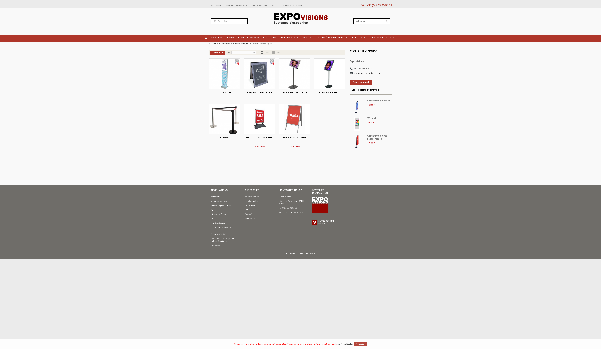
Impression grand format (221, 205)
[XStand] (357, 124)
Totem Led (224, 92)
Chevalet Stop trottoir (294, 138)
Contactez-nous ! (361, 82)
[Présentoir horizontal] (294, 73)
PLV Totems (250, 205)
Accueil (212, 44)
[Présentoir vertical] (329, 73)
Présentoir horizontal (295, 92)
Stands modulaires (252, 196)
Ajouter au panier (259, 147)
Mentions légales (218, 223)
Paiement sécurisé (218, 234)
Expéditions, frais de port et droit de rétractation (222, 239)
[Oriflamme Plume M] (357, 106)
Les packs (249, 214)
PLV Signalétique (240, 44)
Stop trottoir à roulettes (260, 138)
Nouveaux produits (219, 201)
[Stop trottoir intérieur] (259, 73)
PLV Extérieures (252, 210)
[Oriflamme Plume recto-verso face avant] (357, 141)
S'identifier (286, 6)
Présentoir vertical (329, 92)
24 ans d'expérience (219, 214)
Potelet (224, 138)
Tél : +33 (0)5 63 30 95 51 (376, 5)
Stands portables (252, 201)
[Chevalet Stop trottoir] (294, 119)
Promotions (215, 196)
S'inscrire (298, 6)
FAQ (212, 218)
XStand (371, 118)
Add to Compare (211, 60)
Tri (229, 53)
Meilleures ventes (365, 90)
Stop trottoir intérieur (259, 92)
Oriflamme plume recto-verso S (377, 137)
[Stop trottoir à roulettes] (259, 119)
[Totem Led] (224, 73)
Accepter (360, 344)
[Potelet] (224, 119)
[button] (222, 38)
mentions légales (345, 344)
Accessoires (224, 44)
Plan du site (215, 245)
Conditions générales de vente (221, 228)
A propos (214, 210)
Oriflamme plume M (378, 101)
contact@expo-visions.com (367, 73)
